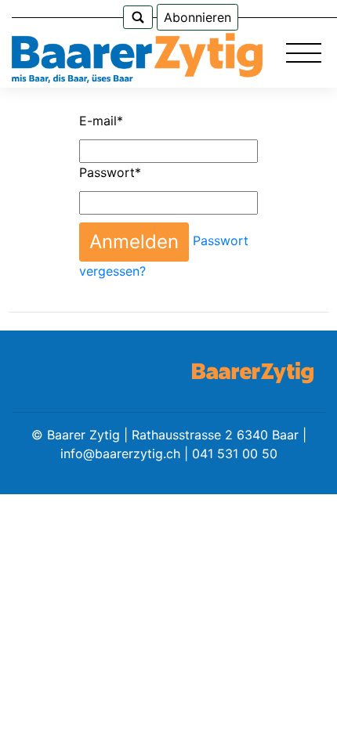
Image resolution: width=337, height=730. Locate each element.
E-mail (101, 120)
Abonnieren (197, 17)
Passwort (110, 172)
